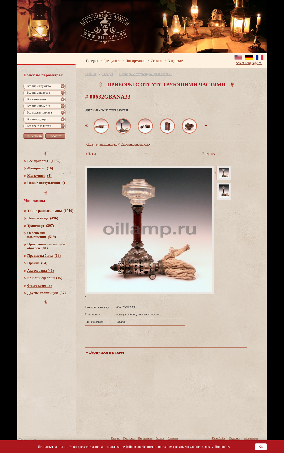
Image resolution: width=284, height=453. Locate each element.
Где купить (112, 60)
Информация (135, 60)
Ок (261, 446)
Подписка (234, 438)
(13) (57, 255)
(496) (54, 218)
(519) (52, 237)
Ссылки (156, 60)
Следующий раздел (135, 144)
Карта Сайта (218, 438)
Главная (90, 74)
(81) (45, 248)
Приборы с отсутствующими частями (145, 74)
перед (208, 153)
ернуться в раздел (106, 352)
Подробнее (222, 446)
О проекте (175, 60)
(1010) (68, 211)
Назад (91, 153)
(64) (44, 263)
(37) (62, 293)
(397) (50, 225)
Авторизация (251, 438)
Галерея (92, 60)
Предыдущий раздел (102, 144)
